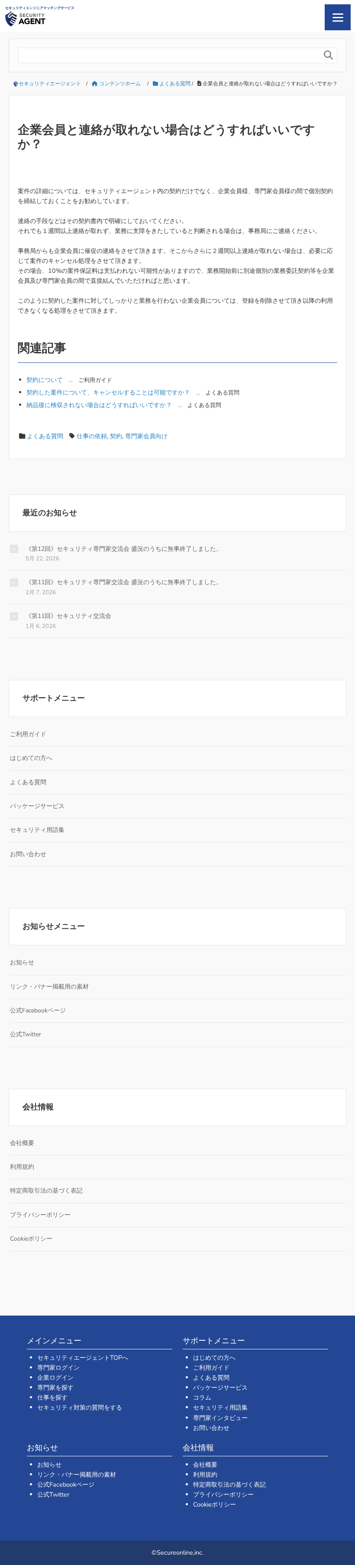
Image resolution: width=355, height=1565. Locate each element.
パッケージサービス (37, 806)
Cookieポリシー (31, 1239)
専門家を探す (55, 1387)
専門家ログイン (58, 1367)
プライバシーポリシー (40, 1215)
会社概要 (22, 1143)
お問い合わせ (28, 854)
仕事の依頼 (92, 436)
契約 (116, 436)
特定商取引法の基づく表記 (46, 1191)
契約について (44, 379)
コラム (202, 1397)
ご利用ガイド (28, 734)
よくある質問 (45, 436)
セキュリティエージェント (50, 83)
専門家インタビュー (220, 1417)
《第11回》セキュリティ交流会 (68, 616)
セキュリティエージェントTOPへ (82, 1357)
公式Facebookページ (38, 1010)
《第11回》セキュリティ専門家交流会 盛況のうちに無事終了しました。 (124, 582)
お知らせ (22, 962)
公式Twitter (25, 1034)
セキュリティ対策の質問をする (79, 1407)
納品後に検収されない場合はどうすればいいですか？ (99, 405)
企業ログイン (55, 1377)
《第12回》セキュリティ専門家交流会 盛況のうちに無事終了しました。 (124, 549)
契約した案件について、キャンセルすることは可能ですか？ (108, 392)
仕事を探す (52, 1397)
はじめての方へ (31, 758)
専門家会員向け (146, 436)
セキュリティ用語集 (37, 830)
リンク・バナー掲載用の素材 (49, 987)
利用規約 (22, 1167)
